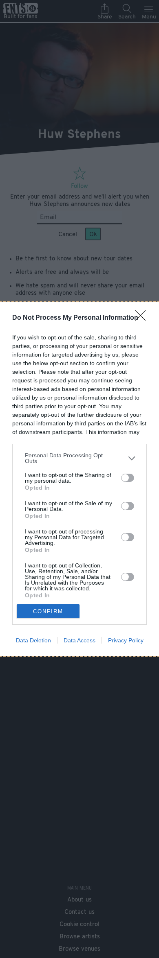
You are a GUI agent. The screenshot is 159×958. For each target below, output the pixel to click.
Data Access (79, 640)
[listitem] (79, 458)
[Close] (143, 318)
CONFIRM (48, 611)
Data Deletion (33, 640)
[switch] (127, 478)
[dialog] (79, 479)
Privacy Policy (126, 640)
